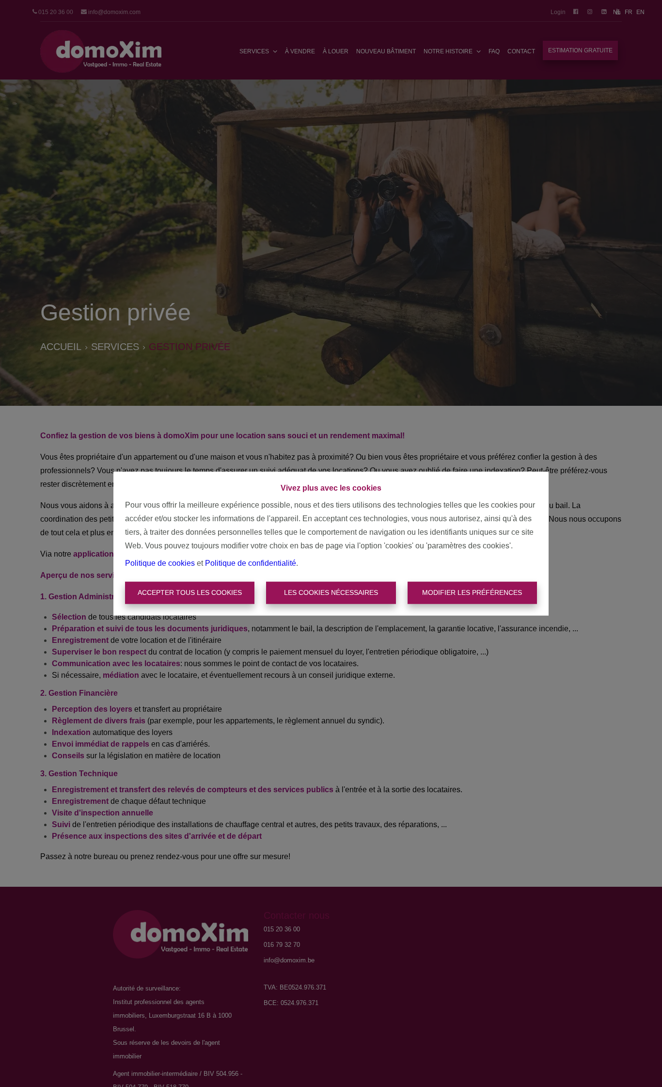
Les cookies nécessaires (331, 592)
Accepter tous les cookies (190, 592)
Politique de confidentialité (250, 563)
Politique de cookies (160, 563)
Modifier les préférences (472, 592)
